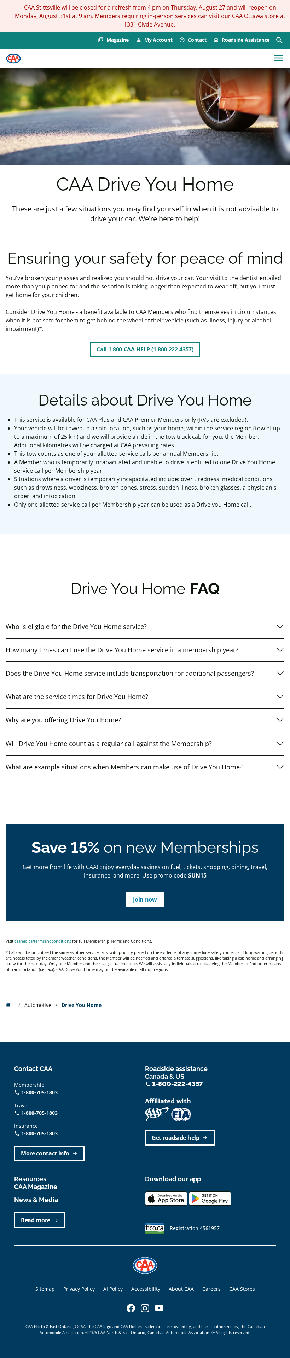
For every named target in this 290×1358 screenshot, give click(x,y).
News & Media (36, 1199)
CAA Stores (242, 1289)
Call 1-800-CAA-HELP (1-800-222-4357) (145, 349)
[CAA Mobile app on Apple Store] (166, 1198)
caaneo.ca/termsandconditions (42, 941)
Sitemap (45, 1289)
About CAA (181, 1289)
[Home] (13, 58)
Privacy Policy (79, 1289)
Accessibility (145, 1289)
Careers (211, 1289)
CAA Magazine (35, 1186)
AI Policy (113, 1289)
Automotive (38, 1005)
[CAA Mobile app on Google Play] (210, 1198)
